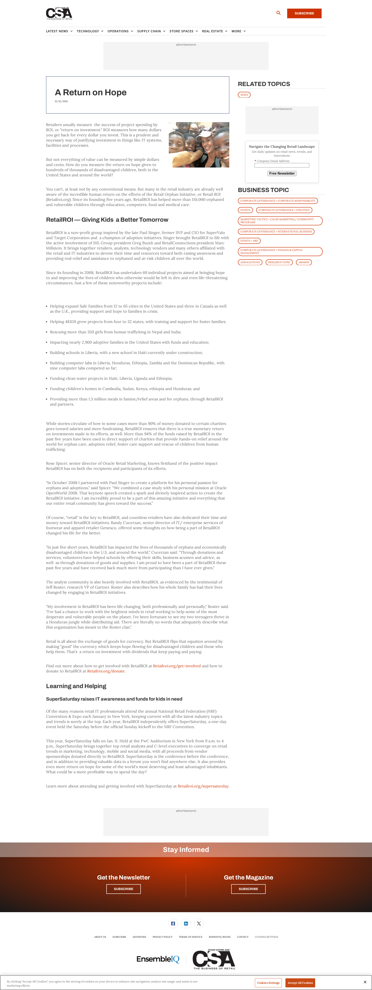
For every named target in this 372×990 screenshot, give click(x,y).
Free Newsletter (282, 173)
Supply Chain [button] (149, 31)
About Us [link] (100, 936)
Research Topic (279, 262)
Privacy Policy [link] (162, 936)
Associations (250, 262)
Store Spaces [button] (182, 31)
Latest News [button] (57, 31)
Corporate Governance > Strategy (284, 209)
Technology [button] (88, 31)
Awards (304, 262)
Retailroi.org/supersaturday (203, 786)
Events (245, 209)
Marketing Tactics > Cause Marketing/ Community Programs (277, 220)
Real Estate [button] (212, 31)
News (244, 94)
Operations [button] (118, 31)
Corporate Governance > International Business (276, 231)
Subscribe (304, 13)
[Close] (365, 982)
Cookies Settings (266, 937)
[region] (186, 982)
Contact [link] (242, 936)
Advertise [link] (139, 936)
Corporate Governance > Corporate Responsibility (277, 200)
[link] (173, 923)
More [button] (236, 31)
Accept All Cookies (300, 983)
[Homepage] (59, 13)
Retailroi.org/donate (106, 671)
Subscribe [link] (119, 936)
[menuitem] (61, 31)
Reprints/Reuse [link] (220, 936)
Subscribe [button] (123, 889)
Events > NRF (249, 240)
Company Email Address (271, 161)
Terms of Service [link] (190, 936)
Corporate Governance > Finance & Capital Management (271, 251)
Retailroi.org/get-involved (177, 665)
